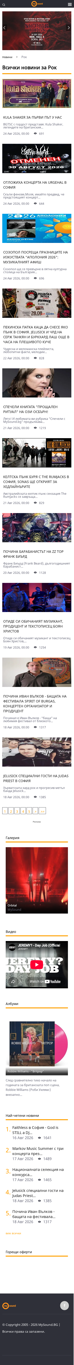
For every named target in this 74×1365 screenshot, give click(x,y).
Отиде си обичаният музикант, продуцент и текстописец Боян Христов (33, 626)
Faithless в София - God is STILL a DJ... (35, 1130)
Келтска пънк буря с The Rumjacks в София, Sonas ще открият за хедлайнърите (36, 481)
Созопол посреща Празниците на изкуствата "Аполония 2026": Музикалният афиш (35, 257)
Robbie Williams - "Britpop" (26, 1071)
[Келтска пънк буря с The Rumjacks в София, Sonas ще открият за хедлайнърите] (36, 466)
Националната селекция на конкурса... (38, 1172)
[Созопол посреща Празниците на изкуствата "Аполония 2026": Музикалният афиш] (36, 241)
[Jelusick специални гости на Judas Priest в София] (36, 765)
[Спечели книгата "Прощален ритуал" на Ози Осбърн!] (36, 396)
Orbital (12, 905)
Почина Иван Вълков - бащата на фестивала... (33, 1214)
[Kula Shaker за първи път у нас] (36, 106)
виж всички (13, 1233)
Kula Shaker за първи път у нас (32, 117)
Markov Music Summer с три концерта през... (38, 1151)
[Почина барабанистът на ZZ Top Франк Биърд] (36, 541)
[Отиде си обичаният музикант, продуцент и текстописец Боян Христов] (36, 610)
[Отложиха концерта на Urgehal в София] (36, 172)
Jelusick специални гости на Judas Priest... (38, 1193)
